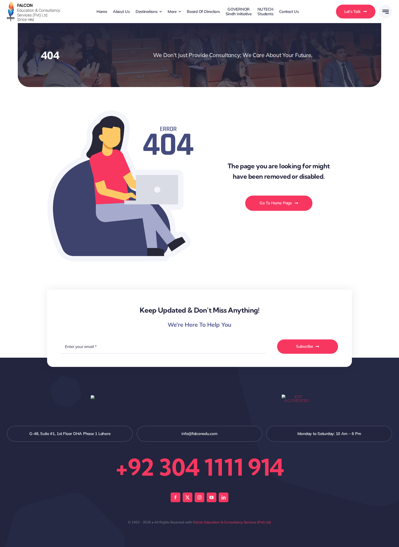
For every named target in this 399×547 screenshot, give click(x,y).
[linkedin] (223, 497)
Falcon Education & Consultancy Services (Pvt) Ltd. (232, 522)
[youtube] (211, 497)
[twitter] (187, 497)
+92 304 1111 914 (199, 467)
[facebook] (175, 497)
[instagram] (199, 497)
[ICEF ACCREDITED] (297, 396)
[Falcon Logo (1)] (33, 2)
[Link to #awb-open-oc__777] (385, 11)
